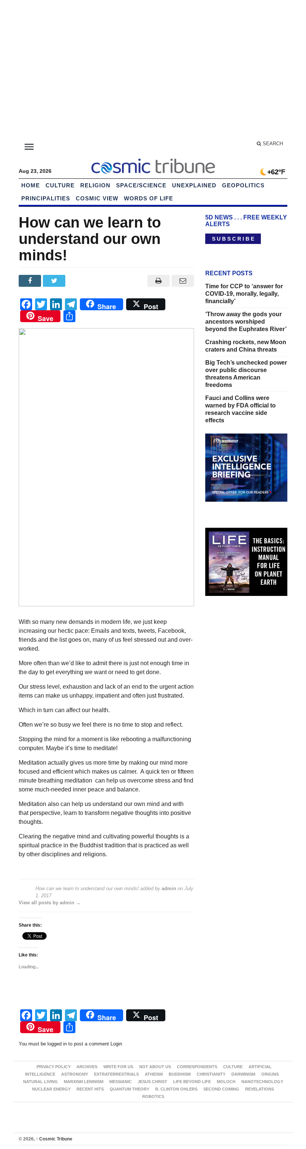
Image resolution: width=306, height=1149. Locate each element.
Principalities (45, 198)
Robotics (153, 1096)
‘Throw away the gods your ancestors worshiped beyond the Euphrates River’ (246, 321)
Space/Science (141, 185)
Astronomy (74, 1074)
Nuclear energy (51, 1089)
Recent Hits (90, 1089)
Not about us (155, 1066)
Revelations (259, 1089)
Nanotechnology (262, 1081)
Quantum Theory (129, 1089)
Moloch (226, 1081)
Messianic (120, 1081)
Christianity (211, 1074)
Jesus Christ (152, 1081)
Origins (270, 1074)
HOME (30, 185)
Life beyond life (192, 1081)
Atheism (154, 1074)
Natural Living (40, 1081)
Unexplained (194, 185)
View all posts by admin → (50, 902)
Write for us (118, 1066)
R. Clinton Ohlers (176, 1089)
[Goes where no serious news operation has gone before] (153, 165)
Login (116, 1044)
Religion (95, 185)
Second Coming (221, 1089)
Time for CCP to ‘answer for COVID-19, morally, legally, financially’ (244, 293)
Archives (86, 1066)
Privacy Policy (54, 1066)
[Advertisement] (153, 71)
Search (272, 143)
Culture (60, 185)
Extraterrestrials (116, 1074)
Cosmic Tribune (54, 1139)
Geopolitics (243, 185)
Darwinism (243, 1074)
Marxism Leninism (83, 1081)
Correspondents (197, 1066)
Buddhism (180, 1074)
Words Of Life (148, 198)
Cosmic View (97, 198)
